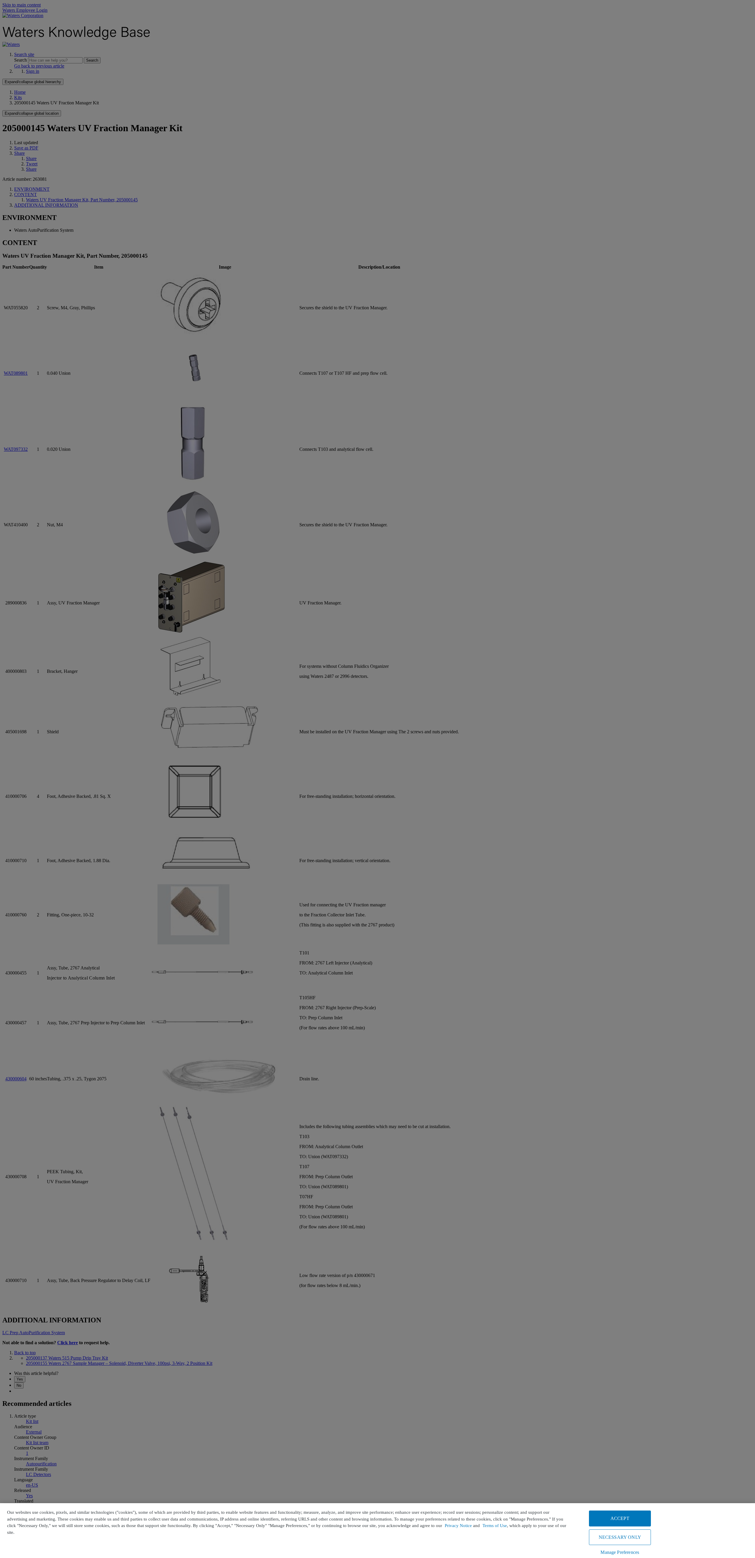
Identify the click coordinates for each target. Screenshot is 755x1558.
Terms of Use (494, 1525)
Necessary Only (620, 1537)
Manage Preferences (619, 1552)
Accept (619, 1518)
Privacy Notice (458, 1525)
